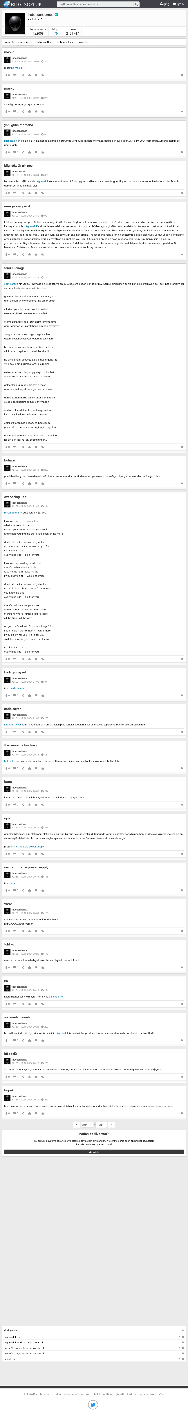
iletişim (44, 1394)
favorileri (83, 41)
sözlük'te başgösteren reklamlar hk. (92, 1347)
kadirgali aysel (12, 724)
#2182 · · (29, 681)
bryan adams (11, 512)
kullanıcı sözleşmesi (77, 1394)
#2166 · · (30, 913)
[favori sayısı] (29, 75)
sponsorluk (147, 1394)
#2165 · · (30, 953)
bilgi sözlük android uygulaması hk (92, 1342)
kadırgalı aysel (15, 672)
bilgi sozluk (10, 140)
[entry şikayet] (182, 75)
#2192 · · (29, 215)
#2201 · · (29, 134)
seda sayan (17, 688)
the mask (15, 67)
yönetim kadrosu (127, 1394)
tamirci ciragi (14, 268)
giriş (166, 4)
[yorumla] (36, 75)
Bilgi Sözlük (26, 4)
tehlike (9, 944)
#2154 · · (30, 1099)
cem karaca (11, 283)
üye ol (180, 4)
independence (41, 14)
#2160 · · (30, 1026)
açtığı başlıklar (44, 41)
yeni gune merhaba (18, 125)
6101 (101, 1124)
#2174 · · (29, 754)
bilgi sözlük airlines (18, 165)
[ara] (136, 4)
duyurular (12, 1330)
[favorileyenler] (43, 75)
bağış (160, 1394)
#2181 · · (30, 718)
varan (8, 904)
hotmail (9, 460)
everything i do (15, 497)
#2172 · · (30, 791)
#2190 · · (30, 469)
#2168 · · (30, 876)
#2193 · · (30, 174)
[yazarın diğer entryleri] (76, 1125)
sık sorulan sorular (18, 1017)
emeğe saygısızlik (17, 206)
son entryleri (25, 41)
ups (7, 818)
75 (56, 33)
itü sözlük (11, 1054)
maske (9, 52)
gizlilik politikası (103, 1394)
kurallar (56, 1394)
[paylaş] (23, 75)
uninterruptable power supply (27, 846)
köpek (9, 1090)
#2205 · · (30, 61)
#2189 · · (30, 506)
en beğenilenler (66, 41)
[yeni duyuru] (183, 1330)
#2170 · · (30, 827)
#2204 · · (30, 97)
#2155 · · (30, 1063)
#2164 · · (30, 990)
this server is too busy (20, 745)
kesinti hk (92, 1358)
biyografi (9, 41)
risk (7, 981)
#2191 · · (30, 277)
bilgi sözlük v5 (92, 1336)
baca (8, 782)
